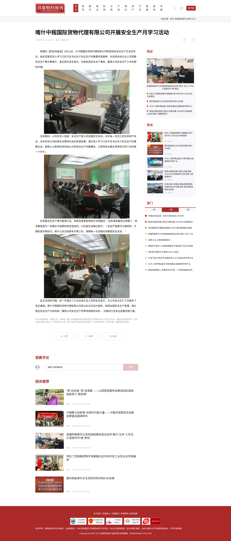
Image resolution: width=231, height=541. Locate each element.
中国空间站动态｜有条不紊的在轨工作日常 (164, 216)
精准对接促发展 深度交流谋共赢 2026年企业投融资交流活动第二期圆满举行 (169, 112)
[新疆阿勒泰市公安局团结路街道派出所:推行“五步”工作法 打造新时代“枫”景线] (170, 71)
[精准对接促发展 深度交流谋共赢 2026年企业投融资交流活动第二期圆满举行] (155, 175)
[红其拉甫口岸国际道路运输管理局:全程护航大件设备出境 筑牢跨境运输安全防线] (155, 188)
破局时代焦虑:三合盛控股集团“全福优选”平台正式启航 (169, 246)
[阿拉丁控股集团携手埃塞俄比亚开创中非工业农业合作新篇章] (155, 137)
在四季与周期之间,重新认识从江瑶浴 (162, 252)
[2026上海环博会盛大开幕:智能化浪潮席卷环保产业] (155, 162)
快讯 (189, 19)
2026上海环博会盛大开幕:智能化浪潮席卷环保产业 (170, 106)
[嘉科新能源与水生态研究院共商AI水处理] (155, 150)
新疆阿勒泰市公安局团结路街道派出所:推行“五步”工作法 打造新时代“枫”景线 (170, 87)
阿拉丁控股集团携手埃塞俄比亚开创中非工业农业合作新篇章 (169, 95)
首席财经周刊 (180, 19)
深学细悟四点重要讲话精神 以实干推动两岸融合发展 (168, 228)
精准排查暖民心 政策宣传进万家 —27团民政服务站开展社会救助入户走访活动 (170, 270)
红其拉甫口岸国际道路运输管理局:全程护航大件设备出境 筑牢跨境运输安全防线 (178, 187)
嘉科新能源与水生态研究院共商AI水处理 (166, 101)
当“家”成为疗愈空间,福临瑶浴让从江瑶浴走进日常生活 (169, 258)
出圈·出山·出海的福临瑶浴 (157, 240)
